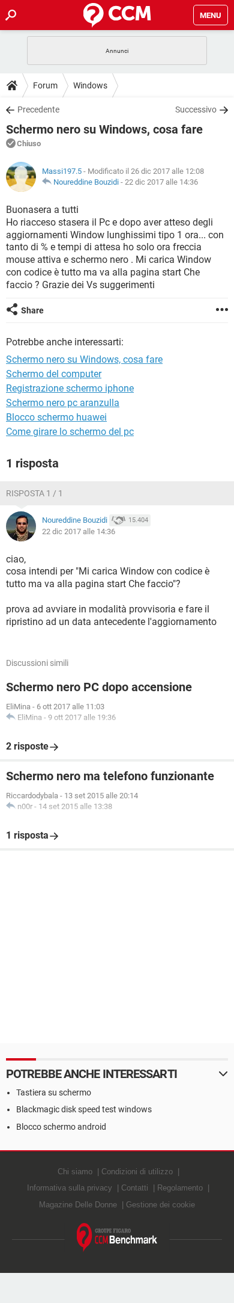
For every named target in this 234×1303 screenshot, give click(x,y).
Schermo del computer (53, 374)
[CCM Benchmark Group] (117, 1237)
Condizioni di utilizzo (137, 1171)
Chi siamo (75, 1171)
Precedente (38, 109)
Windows (90, 85)
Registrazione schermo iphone (70, 388)
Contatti (134, 1187)
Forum (45, 85)
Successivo (196, 109)
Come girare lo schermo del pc (70, 431)
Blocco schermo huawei (56, 417)
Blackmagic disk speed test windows (84, 1109)
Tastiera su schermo (53, 1092)
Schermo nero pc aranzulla (62, 402)
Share (32, 310)
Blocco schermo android (61, 1127)
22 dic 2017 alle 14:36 (161, 181)
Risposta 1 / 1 (34, 493)
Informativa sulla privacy (69, 1187)
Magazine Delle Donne (78, 1204)
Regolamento (180, 1187)
